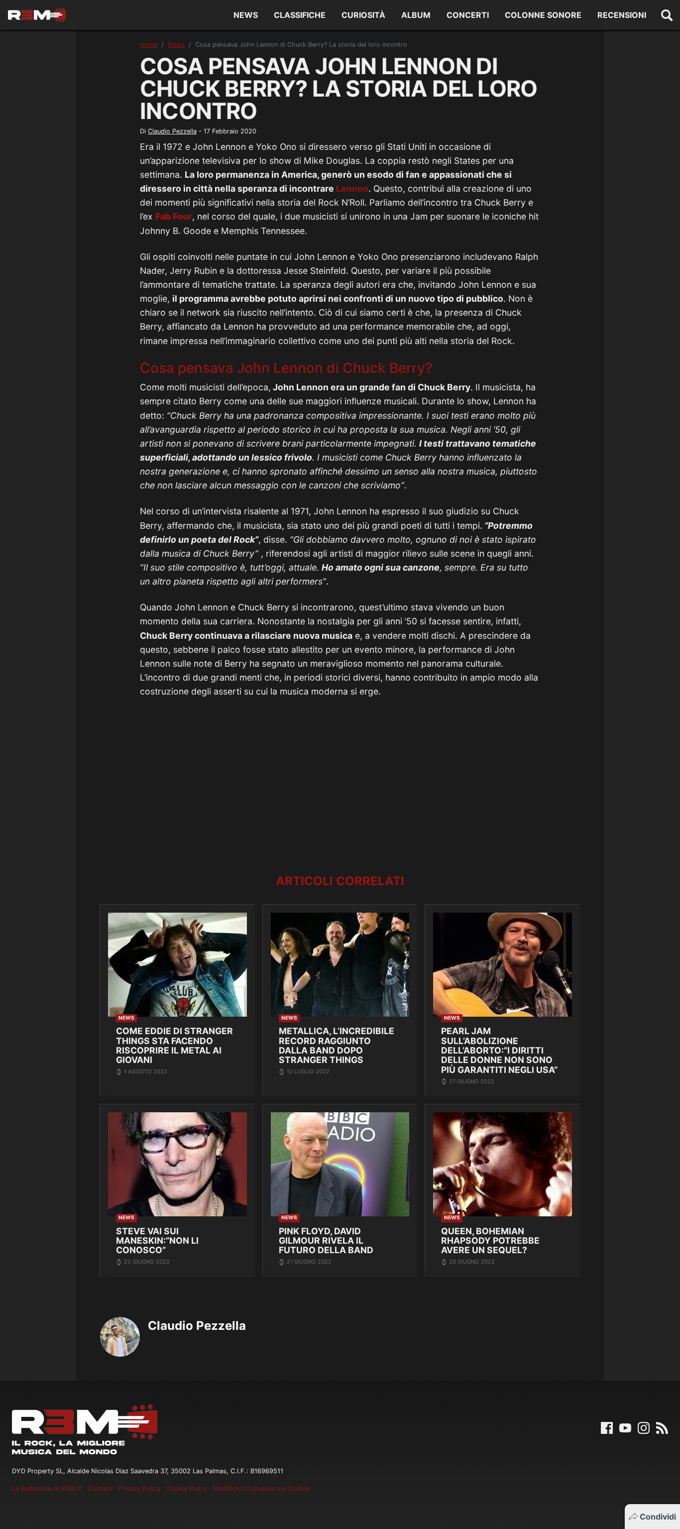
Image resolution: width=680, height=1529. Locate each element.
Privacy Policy (139, 1488)
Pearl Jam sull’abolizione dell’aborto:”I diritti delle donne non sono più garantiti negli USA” (499, 1050)
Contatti (100, 1488)
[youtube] (625, 1427)
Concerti (468, 15)
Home (148, 44)
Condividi (658, 1517)
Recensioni (621, 15)
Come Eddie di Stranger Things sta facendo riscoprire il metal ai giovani (174, 1045)
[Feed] (662, 1427)
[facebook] (607, 1427)
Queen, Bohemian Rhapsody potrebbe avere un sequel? (490, 1240)
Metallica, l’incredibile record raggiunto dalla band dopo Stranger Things (336, 1045)
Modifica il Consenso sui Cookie (261, 1488)
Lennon (352, 188)
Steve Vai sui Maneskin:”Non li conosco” (157, 1240)
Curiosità (363, 15)
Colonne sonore (543, 15)
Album (416, 15)
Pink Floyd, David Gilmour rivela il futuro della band (326, 1240)
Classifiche (300, 15)
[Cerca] (667, 15)
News (245, 15)
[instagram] (644, 1427)
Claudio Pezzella (172, 131)
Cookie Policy (186, 1488)
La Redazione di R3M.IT (47, 1488)
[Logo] (37, 14)
